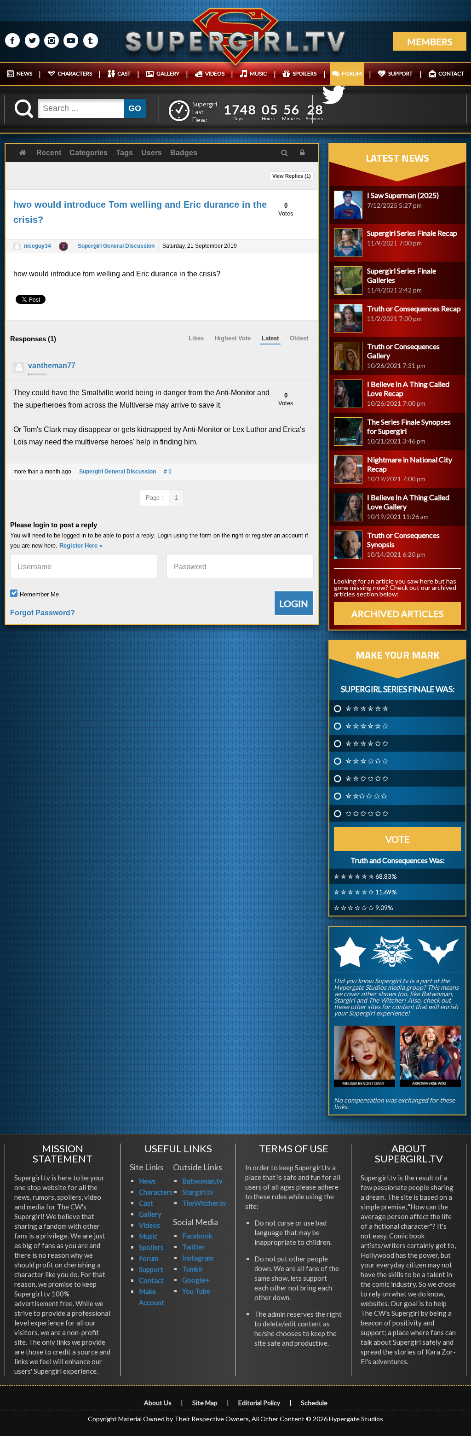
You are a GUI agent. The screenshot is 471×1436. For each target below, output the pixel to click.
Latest (270, 338)
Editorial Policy (259, 1403)
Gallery (150, 1214)
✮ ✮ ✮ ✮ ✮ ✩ (366, 726)
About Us (158, 1403)
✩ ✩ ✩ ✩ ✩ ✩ (366, 813)
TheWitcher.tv (204, 1203)
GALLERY (167, 73)
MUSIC (258, 73)
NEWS (24, 73)
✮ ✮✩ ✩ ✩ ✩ (366, 796)
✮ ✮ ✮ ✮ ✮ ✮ (366, 708)
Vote (397, 839)
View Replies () (291, 176)
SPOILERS (304, 73)
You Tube (196, 1291)
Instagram (197, 1258)
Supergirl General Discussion (116, 246)
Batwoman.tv (202, 1181)
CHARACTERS (74, 73)
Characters (156, 1192)
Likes (196, 338)
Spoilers (151, 1247)
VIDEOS (214, 73)
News (147, 1181)
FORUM (352, 73)
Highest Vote (233, 338)
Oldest (299, 338)
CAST (124, 73)
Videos (149, 1225)
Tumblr (192, 1269)
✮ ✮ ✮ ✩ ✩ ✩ (366, 761)
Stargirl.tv (197, 1192)
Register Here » (81, 545)
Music (148, 1236)
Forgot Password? (42, 613)
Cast (146, 1203)
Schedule (314, 1403)
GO (134, 108)
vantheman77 (51, 365)
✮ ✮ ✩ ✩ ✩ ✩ (366, 778)
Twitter (193, 1247)
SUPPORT (400, 73)
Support (151, 1269)
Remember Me (39, 594)
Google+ (195, 1280)
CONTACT (451, 73)
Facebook (197, 1236)
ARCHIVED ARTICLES (397, 613)
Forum (148, 1258)
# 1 (168, 471)
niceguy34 (37, 246)
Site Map (205, 1403)
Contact (151, 1280)
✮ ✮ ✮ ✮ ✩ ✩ (366, 743)
